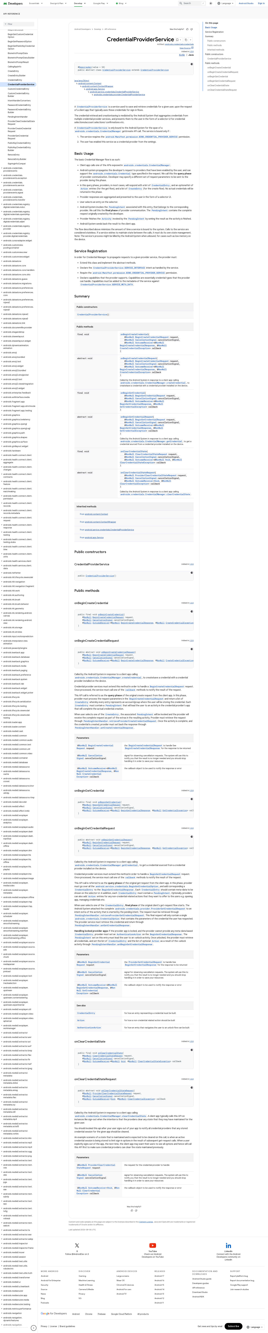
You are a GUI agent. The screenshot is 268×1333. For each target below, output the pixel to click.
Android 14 (159, 1289)
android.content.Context (89, 83)
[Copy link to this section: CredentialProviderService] (112, 564)
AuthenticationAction (129, 934)
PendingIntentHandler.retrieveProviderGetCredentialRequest (109, 915)
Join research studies (239, 1289)
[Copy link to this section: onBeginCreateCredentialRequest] (122, 641)
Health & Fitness (86, 1285)
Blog (121, 3)
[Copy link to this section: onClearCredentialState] (108, 1042)
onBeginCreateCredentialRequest (138, 358)
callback (130, 690)
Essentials (34, 3)
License (53, 1326)
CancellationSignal (146, 340)
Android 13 (159, 1294)
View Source (185, 48)
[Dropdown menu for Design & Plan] (67, 3)
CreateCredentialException (135, 348)
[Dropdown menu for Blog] (127, 3)
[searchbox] (18, 24)
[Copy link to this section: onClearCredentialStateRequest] (119, 1079)
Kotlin (182, 55)
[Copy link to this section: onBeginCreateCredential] (111, 603)
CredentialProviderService (116, 70)
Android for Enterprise (50, 1280)
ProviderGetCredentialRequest (145, 962)
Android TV (121, 1294)
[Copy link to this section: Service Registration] (110, 251)
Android (44, 1276)
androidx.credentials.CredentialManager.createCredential (153, 382)
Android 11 (159, 1303)
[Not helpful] (191, 29)
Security (44, 1285)
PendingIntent (117, 207)
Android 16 (159, 1280)
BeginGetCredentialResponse (135, 404)
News (43, 1294)
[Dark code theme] (191, 64)
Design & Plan (56, 3)
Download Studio (200, 1292)
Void (167, 459)
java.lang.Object (81, 80)
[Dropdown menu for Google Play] (108, 3)
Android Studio (246, 3)
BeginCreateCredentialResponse (137, 345)
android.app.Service (95, 89)
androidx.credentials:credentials (179, 44)
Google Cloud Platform (121, 1314)
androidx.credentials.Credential (111, 173)
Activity (106, 218)
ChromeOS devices (125, 1285)
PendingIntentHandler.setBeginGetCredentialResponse (122, 944)
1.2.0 (192, 51)
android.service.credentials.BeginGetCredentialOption (127, 886)
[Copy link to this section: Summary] (92, 296)
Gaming (82, 1276)
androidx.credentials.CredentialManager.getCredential (151, 441)
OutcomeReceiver (144, 342)
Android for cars (124, 1289)
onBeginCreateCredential (134, 334)
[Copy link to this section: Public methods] (102, 591)
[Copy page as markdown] (186, 39)
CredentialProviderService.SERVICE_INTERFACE (119, 267)
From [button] (94, 514)
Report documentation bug (242, 1280)
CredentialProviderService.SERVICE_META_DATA (107, 284)
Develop (78, 3)
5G (80, 1298)
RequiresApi (85, 67)
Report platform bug (239, 1276)
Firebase (102, 1314)
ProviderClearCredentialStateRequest (155, 475)
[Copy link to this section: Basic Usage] (96, 154)
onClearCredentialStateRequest (138, 472)
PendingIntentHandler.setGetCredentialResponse (102, 925)
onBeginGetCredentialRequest (137, 416)
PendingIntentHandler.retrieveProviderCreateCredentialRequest (120, 721)
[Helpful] (187, 29)
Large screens (123, 1276)
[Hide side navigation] (33, 1328)
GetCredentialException (133, 406)
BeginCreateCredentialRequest (152, 337)
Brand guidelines (67, 1326)
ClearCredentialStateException (137, 462)
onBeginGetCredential (133, 393)
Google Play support (239, 1285)
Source (44, 1289)
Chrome (88, 1314)
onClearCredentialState (134, 451)
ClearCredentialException (134, 483)
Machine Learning (87, 1280)
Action (84, 188)
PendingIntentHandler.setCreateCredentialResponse (104, 727)
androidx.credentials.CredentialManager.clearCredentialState (155, 494)
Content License (146, 1222)
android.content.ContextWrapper (97, 86)
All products (143, 1314)
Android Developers (82, 29)
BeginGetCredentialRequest (150, 395)
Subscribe (233, 1326)
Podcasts (45, 1303)
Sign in (261, 3)
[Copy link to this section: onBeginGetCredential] (107, 791)
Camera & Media (86, 1289)
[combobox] (192, 3)
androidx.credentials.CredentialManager (98, 131)
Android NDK (198, 1296)
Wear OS (121, 1280)
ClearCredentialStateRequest (151, 454)
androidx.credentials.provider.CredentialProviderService (119, 94)
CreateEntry (135, 188)
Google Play (99, 3)
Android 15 (159, 1285)
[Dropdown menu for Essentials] (43, 3)
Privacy (82, 1294)
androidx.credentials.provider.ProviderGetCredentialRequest (150, 908)
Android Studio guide (201, 1279)
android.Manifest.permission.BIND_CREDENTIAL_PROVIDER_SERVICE (142, 136)
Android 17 (159, 1276)
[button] (18, 169)
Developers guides (200, 1283)
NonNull (130, 337)
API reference (11, 14)
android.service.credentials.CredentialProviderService (114, 92)
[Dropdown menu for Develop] (86, 3)
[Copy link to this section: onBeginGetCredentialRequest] (117, 828)
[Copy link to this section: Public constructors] (109, 552)
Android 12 (159, 1298)
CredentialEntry (161, 185)
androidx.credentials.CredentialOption (97, 918)
